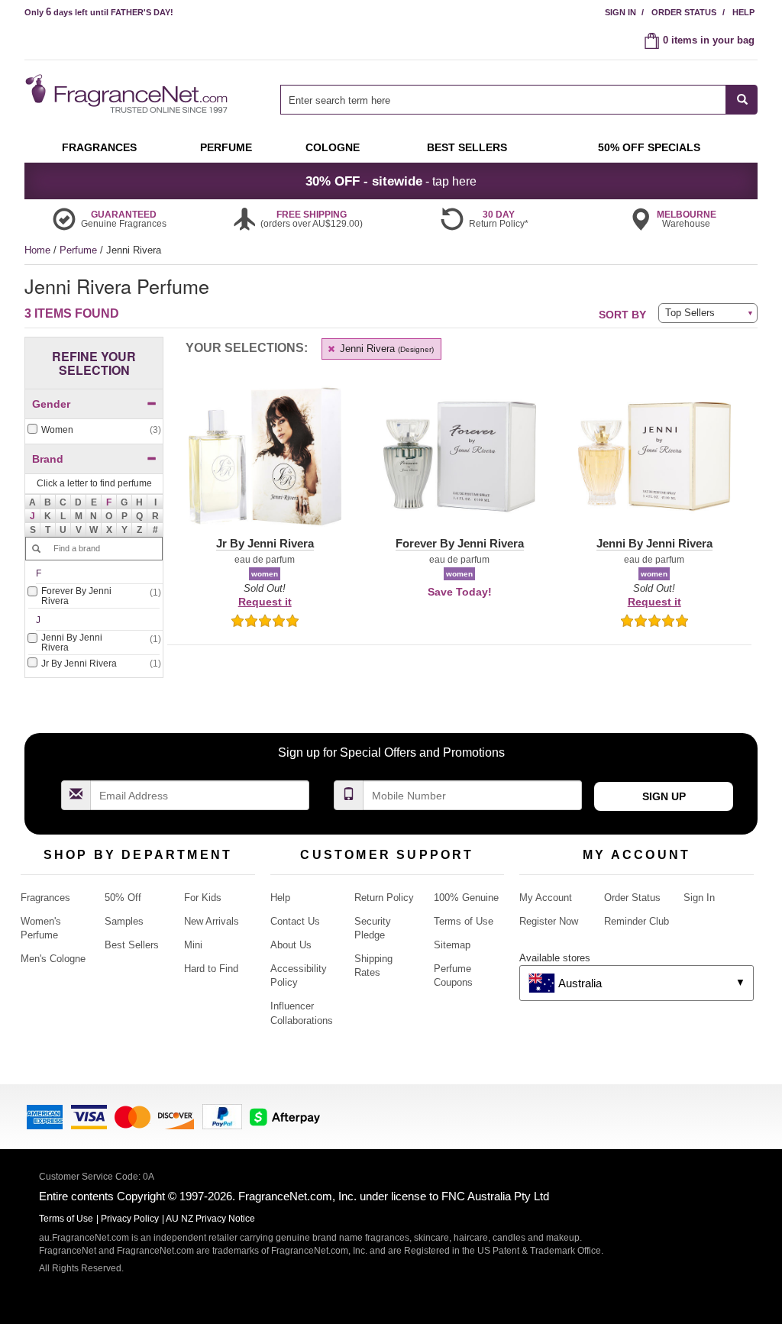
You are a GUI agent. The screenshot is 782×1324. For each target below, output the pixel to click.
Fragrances (45, 897)
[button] (109, 502)
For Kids (202, 897)
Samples (124, 921)
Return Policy (384, 897)
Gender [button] (51, 404)
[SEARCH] (742, 100)
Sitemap (452, 945)
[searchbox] (503, 100)
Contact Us (295, 921)
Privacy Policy (130, 1218)
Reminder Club (636, 921)
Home (37, 250)
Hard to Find (211, 968)
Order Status (683, 12)
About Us (291, 945)
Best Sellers (132, 945)
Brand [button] (47, 459)
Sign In (620, 12)
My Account (545, 897)
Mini (193, 945)
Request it (265, 602)
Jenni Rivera (385, 348)
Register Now (548, 921)
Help (743, 12)
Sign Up (664, 796)
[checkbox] (94, 430)
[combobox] (519, 100)
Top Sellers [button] (690, 312)
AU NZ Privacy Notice (210, 1218)
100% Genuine (466, 897)
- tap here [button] (391, 181)
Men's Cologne (53, 958)
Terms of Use (463, 921)
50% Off (123, 897)
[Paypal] (222, 1115)
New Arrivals (211, 921)
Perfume (80, 250)
